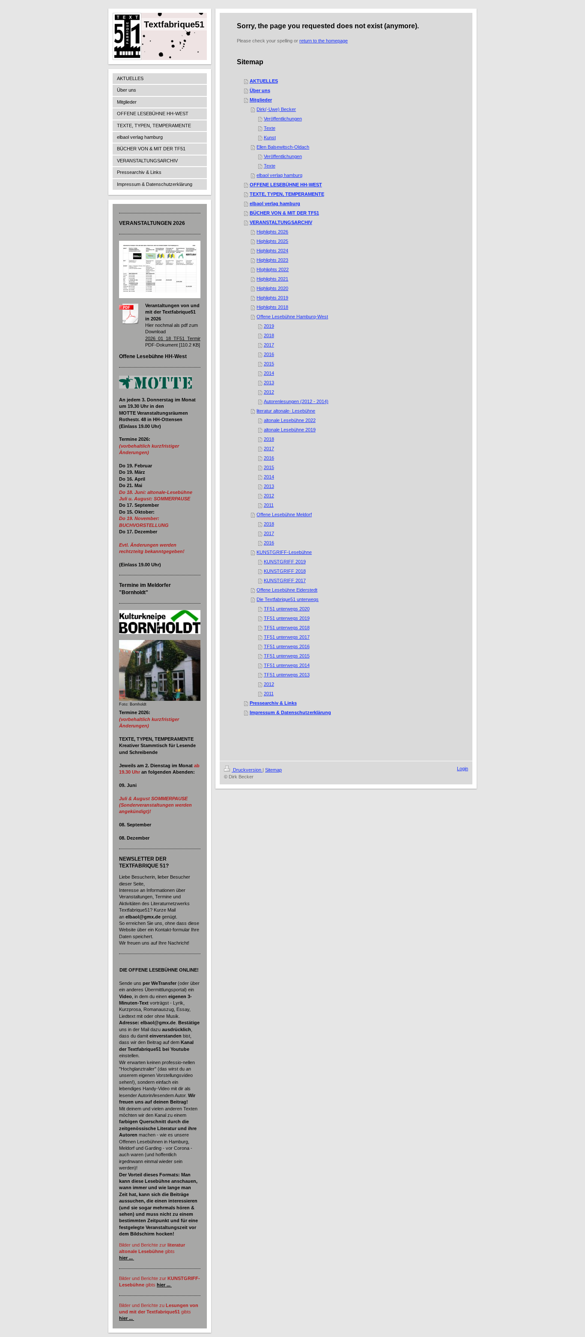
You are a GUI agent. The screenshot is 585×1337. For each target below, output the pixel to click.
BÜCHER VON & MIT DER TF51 (284, 212)
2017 (269, 344)
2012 (269, 392)
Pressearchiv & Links (273, 703)
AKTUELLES (264, 81)
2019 (269, 326)
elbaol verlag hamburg (279, 175)
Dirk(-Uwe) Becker (276, 109)
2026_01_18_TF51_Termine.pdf (178, 338)
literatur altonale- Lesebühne (286, 410)
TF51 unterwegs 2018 (287, 627)
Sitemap (273, 769)
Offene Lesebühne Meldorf (284, 514)
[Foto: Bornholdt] (159, 670)
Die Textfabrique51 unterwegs (288, 599)
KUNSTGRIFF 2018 (285, 571)
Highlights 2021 (272, 278)
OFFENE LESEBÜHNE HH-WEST (286, 184)
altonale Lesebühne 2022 (290, 420)
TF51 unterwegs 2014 (287, 665)
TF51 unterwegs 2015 (287, 655)
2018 (269, 335)
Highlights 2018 (272, 307)
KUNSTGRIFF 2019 (285, 561)
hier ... (126, 1257)
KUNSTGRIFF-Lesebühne (284, 552)
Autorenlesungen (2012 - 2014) (296, 401)
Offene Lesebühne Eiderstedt (287, 589)
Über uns (260, 90)
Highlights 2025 (272, 241)
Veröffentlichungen (283, 118)
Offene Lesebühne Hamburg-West (292, 316)
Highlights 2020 (272, 288)
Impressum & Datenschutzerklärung (290, 712)
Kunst (270, 137)
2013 (269, 382)
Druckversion (247, 769)
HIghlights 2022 (273, 269)
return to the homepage (323, 40)
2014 (269, 373)
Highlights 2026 (272, 231)
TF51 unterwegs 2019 (287, 618)
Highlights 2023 (272, 260)
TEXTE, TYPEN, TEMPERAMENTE (287, 194)
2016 (269, 354)
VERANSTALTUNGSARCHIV (281, 222)
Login (462, 768)
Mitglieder (261, 99)
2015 (269, 363)
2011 (269, 505)
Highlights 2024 (272, 250)
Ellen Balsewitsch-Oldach (283, 147)
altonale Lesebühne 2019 (290, 429)
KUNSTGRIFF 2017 (285, 580)
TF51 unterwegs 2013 (287, 674)
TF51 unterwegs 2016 (287, 646)
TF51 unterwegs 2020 (287, 608)
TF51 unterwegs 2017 (287, 637)
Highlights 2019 (272, 297)
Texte (269, 128)
